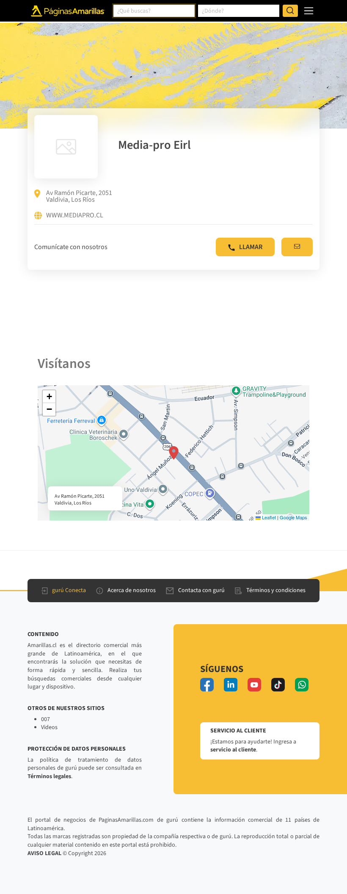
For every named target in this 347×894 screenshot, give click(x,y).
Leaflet (268, 517)
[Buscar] (290, 11)
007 (45, 719)
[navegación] (308, 10)
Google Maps (293, 517)
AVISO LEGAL (44, 853)
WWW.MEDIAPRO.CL (74, 215)
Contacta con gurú (201, 590)
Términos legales (49, 776)
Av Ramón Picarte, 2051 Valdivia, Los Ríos (79, 196)
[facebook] (207, 684)
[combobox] (154, 11)
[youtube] (254, 684)
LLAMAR (250, 247)
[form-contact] (297, 247)
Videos (49, 727)
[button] (174, 453)
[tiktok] (278, 684)
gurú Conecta (69, 590)
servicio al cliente (233, 750)
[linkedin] (230, 684)
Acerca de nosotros (131, 590)
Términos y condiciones (276, 590)
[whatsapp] (301, 684)
